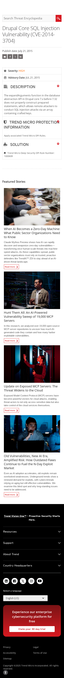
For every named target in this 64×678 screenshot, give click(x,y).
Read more (10, 266)
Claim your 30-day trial (27, 628)
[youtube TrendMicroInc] (40, 581)
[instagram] (31, 581)
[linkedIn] (20, 56)
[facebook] (10, 56)
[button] (32, 86)
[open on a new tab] (23, 581)
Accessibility (9, 652)
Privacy (6, 647)
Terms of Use (40, 652)
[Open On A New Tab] (15, 56)
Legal (36, 647)
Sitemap (7, 658)
